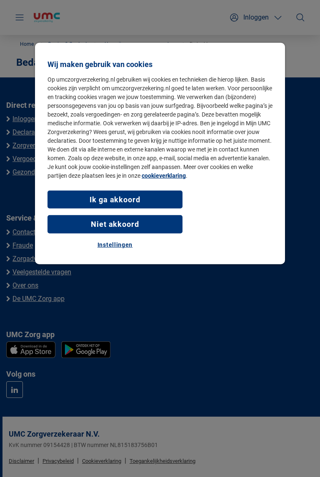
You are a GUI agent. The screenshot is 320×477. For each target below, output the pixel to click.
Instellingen (115, 244)
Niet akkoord (115, 224)
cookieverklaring (164, 175)
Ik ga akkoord (115, 199)
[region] (160, 153)
